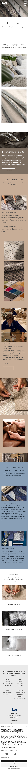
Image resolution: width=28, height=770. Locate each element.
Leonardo (20, 681)
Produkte (20, 5)
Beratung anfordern (8, 170)
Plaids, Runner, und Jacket (13, 629)
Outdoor (20, 696)
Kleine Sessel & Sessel (8, 683)
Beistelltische (8, 685)
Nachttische (20, 683)
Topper (20, 679)
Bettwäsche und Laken (13, 655)
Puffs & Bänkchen (8, 694)
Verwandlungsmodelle (7, 692)
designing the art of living (20, 698)
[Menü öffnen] (25, 2)
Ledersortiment (8, 368)
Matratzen (7, 681)
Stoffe (6, 363)
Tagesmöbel (20, 690)
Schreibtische (8, 696)
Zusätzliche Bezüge (13, 604)
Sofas (7, 690)
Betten (7, 679)
